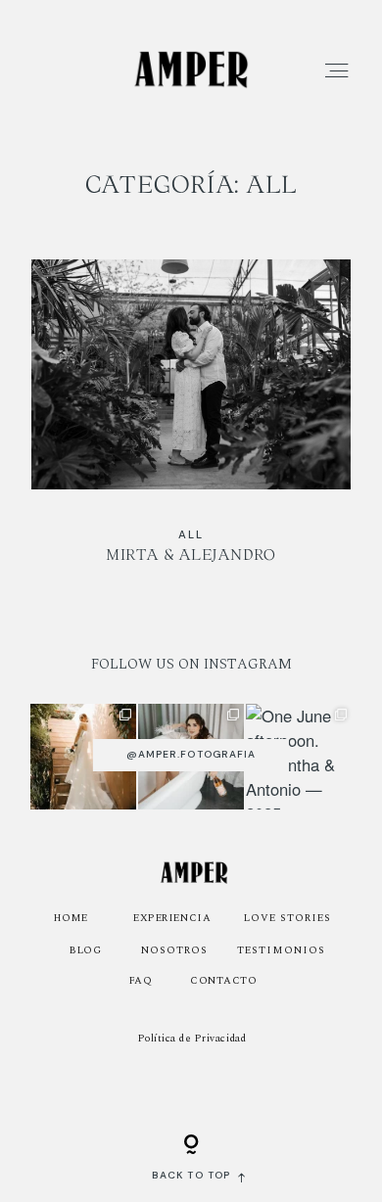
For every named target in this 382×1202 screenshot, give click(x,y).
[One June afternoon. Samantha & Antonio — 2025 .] (299, 756)
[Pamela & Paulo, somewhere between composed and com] (83, 756)
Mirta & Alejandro (191, 424)
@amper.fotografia (191, 754)
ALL (190, 535)
